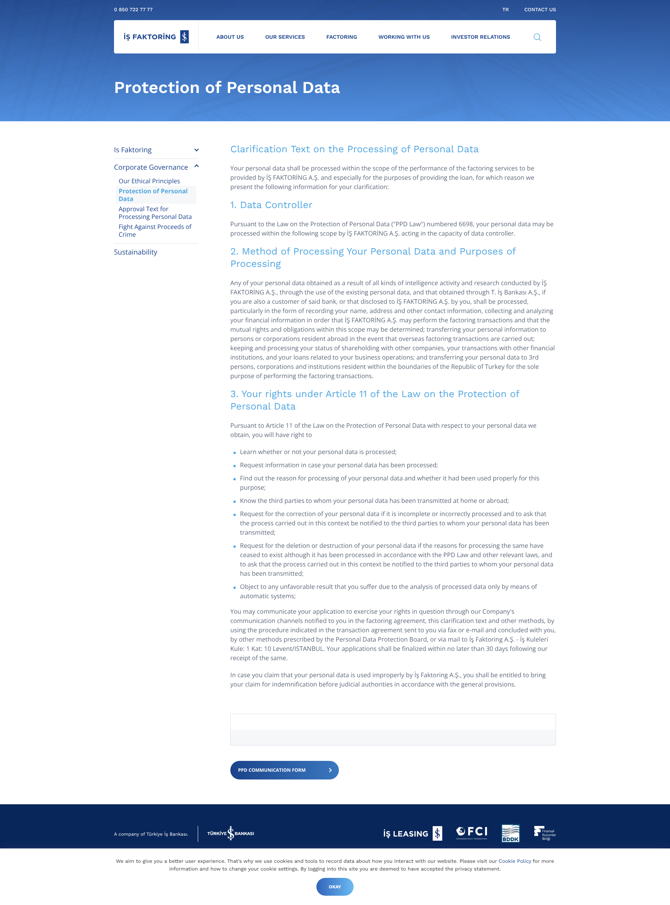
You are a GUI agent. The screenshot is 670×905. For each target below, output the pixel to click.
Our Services (285, 37)
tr (505, 10)
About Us (230, 37)
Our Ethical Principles (149, 181)
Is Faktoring (133, 150)
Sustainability (135, 252)
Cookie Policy (515, 861)
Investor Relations (480, 37)
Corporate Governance (151, 167)
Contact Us (540, 10)
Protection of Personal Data (153, 195)
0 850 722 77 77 (133, 10)
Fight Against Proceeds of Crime (155, 230)
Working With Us (404, 37)
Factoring (341, 37)
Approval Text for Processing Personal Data (155, 213)
